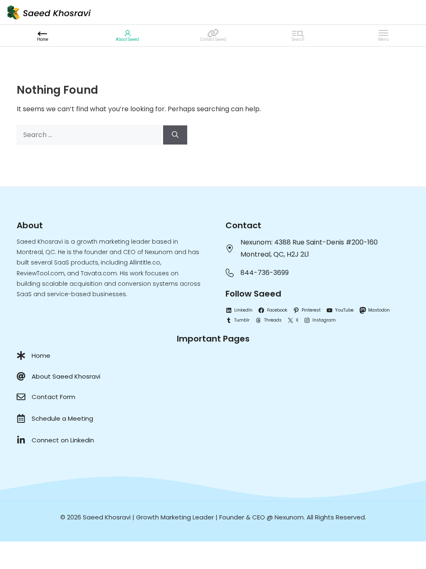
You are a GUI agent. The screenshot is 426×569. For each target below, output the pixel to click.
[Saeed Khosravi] (49, 12)
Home (41, 355)
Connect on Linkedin (63, 440)
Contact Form (53, 396)
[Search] (175, 135)
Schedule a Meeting (62, 418)
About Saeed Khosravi (66, 376)
